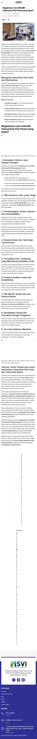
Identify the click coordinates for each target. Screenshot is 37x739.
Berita (3, 699)
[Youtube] (23, 680)
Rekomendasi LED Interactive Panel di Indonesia (21, 156)
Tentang (3, 691)
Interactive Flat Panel (13, 16)
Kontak (3, 702)
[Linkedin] (18, 680)
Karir (2, 696)
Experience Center (6, 694)
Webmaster (16, 13)
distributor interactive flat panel (22, 442)
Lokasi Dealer (5, 704)
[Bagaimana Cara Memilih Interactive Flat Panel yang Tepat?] (3, 20)
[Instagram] (13, 680)
